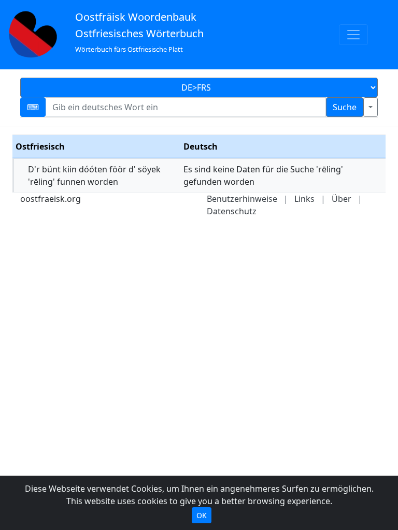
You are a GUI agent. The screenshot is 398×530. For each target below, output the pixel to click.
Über (341, 198)
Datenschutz (232, 211)
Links (304, 198)
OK (201, 515)
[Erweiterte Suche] (370, 107)
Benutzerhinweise (242, 198)
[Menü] (353, 34)
